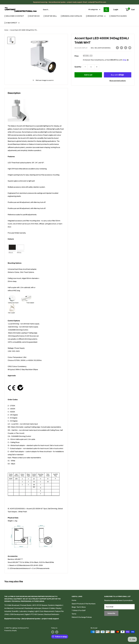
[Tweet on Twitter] (125, 47)
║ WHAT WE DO (34, 16)
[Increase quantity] (96, 66)
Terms (74, 614)
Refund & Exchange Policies (82, 617)
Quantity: (78, 67)
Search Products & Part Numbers (83, 604)
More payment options (117, 80)
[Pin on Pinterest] (121, 47)
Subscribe (111, 613)
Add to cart (88, 75)
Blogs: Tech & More (79, 607)
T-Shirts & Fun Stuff (78, 610)
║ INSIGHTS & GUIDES (118, 16)
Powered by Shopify (10, 630)
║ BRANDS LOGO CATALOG (71, 16)
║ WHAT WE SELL (50, 16)
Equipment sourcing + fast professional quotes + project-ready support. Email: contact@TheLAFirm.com (69, 2)
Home (6, 30)
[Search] (106, 9)
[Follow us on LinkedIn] (56, 632)
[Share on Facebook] (117, 47)
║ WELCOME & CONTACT (14, 16)
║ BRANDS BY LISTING (94, 16)
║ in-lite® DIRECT (10, 23)
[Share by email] (129, 47)
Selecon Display (81, 48)
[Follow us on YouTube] (52, 632)
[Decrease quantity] (85, 66)
